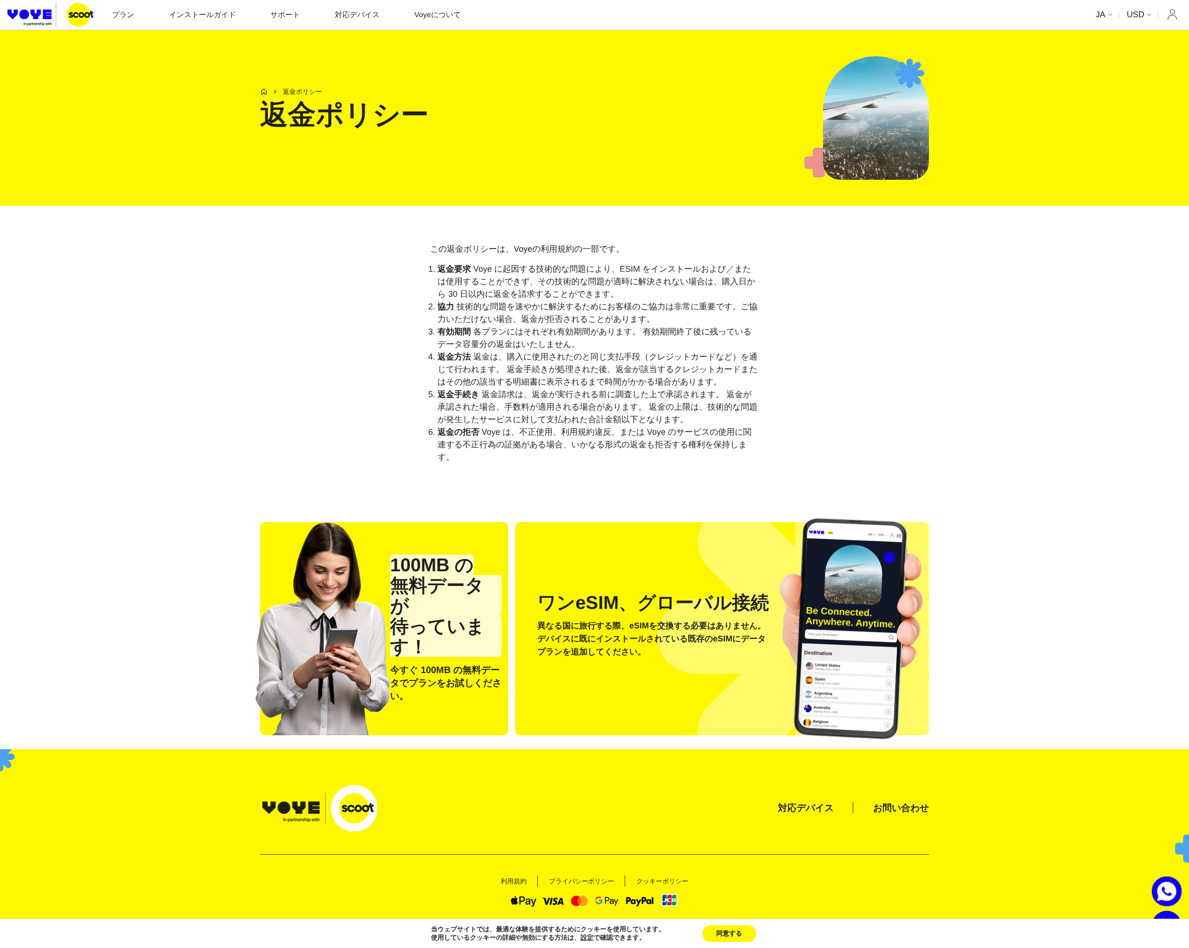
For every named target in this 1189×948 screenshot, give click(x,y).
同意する (729, 933)
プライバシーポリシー (581, 881)
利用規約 (514, 881)
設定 (587, 938)
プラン (123, 15)
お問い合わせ (901, 808)
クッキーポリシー (662, 881)
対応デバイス (357, 15)
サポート (285, 15)
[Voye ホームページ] (50, 14)
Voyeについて (437, 15)
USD (1135, 14)
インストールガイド (202, 15)
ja (1100, 14)
